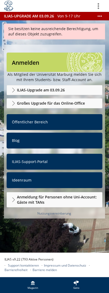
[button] (54, 90)
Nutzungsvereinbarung (54, 213)
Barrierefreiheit (16, 270)
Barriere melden (45, 270)
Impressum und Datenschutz (65, 265)
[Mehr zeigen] (100, 16)
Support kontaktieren (23, 265)
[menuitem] (32, 285)
